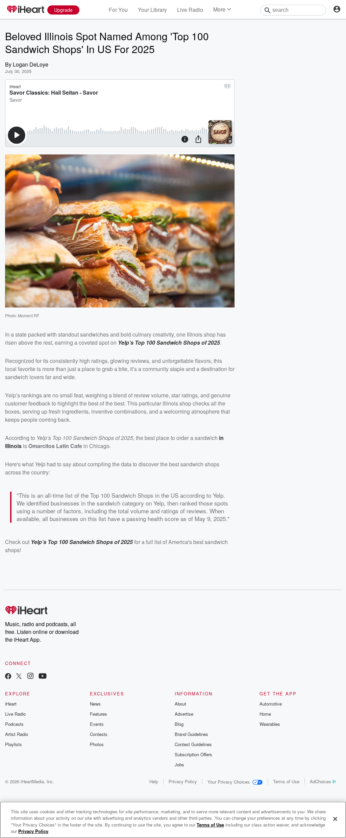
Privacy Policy (183, 781)
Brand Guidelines (191, 734)
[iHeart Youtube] (43, 677)
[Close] (335, 818)
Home (265, 714)
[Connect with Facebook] (8, 677)
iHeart (11, 703)
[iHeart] (25, 10)
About (180, 703)
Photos (97, 744)
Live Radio (190, 10)
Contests (98, 734)
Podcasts (14, 724)
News (95, 703)
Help (153, 781)
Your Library (152, 10)
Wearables (270, 724)
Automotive (271, 703)
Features (98, 714)
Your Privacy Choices (228, 782)
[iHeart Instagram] (30, 677)
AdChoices (320, 781)
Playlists (13, 744)
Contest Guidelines (193, 744)
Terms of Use (286, 781)
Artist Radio (16, 734)
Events (97, 724)
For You (118, 10)
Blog (179, 724)
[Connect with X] (19, 677)
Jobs (179, 764)
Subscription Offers (193, 754)
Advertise (184, 714)
